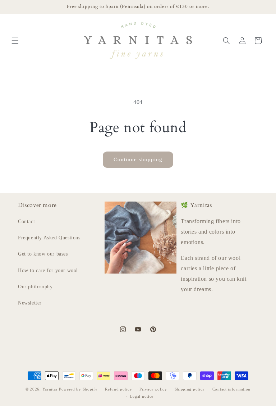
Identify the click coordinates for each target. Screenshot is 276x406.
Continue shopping (138, 159)
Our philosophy (35, 286)
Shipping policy (190, 389)
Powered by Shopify (78, 389)
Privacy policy (153, 389)
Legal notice (141, 396)
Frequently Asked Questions (49, 237)
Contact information (231, 389)
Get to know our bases (43, 254)
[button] (15, 41)
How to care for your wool (48, 270)
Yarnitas (50, 389)
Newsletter (30, 303)
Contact (26, 221)
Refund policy (118, 389)
